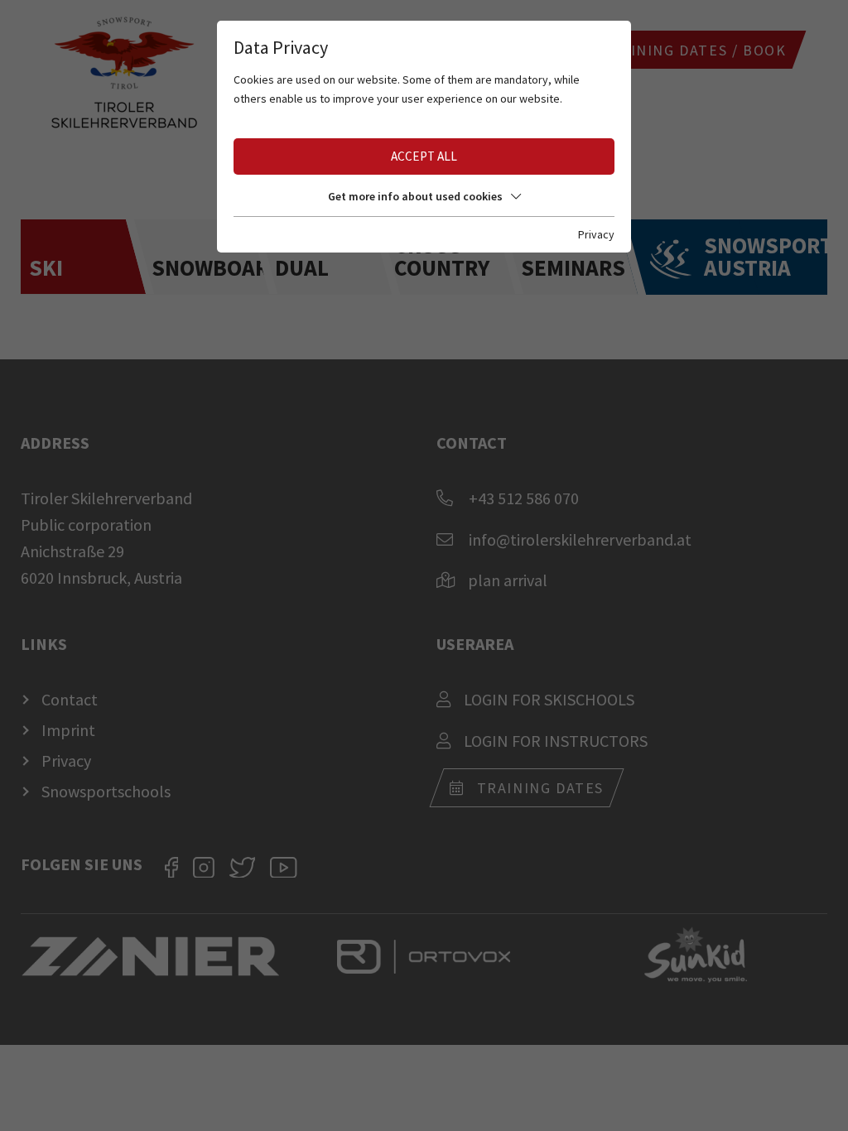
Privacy (596, 234)
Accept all (424, 156)
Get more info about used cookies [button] (415, 196)
